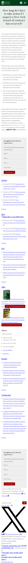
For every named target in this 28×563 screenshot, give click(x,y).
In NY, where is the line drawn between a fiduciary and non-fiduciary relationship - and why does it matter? (15, 267)
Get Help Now (9, 172)
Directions (6, 353)
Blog (3, 214)
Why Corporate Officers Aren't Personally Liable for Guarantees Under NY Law (14, 194)
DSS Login (10, 562)
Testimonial (6, 395)
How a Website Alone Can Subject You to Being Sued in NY (14, 223)
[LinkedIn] (2, 534)
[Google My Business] (12, 534)
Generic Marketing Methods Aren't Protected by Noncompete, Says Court (14, 236)
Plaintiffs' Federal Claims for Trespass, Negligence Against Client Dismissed (14, 373)
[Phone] (21, 3)
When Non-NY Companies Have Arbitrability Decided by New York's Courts (14, 186)
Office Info (18, 493)
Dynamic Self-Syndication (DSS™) (11, 558)
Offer (3, 287)
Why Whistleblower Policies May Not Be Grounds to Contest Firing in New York (14, 202)
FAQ (3, 248)
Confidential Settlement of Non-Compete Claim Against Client (12, 365)
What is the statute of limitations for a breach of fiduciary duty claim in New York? (14, 275)
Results (4, 359)
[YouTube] (4, 534)
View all (3, 209)
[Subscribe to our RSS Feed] (12, 217)
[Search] (24, 502)
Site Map (4, 562)
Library (4, 180)
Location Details (7, 350)
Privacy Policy (12, 541)
